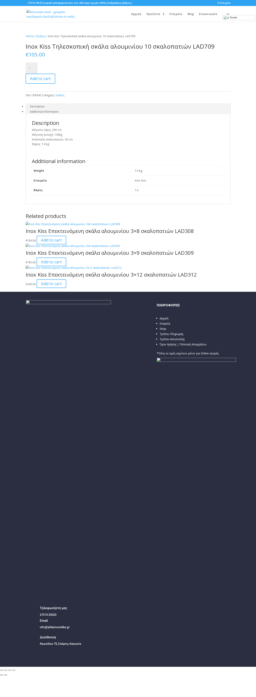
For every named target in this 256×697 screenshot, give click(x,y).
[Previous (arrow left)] (1, 675)
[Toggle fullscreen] (9, 670)
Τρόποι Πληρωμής (171, 334)
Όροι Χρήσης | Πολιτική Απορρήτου (183, 344)
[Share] (5, 670)
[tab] (128, 106)
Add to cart (40, 78)
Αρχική (136, 14)
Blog (191, 14)
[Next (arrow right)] (5, 675)
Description (37, 106)
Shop (163, 329)
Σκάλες (40, 36)
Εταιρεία (175, 14)
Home (30, 36)
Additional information (44, 111)
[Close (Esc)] (1, 670)
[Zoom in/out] (13, 670)
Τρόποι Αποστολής (172, 339)
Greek (233, 17)
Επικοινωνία (208, 14)
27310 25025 (35, 3)
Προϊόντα (153, 14)
